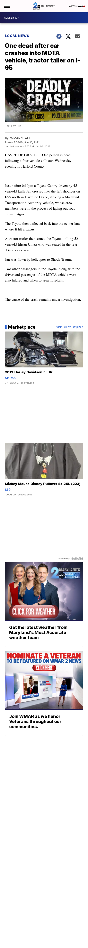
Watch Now (76, 6)
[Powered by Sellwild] (77, 558)
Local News (17, 36)
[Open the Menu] (7, 6)
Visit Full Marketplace (69, 327)
